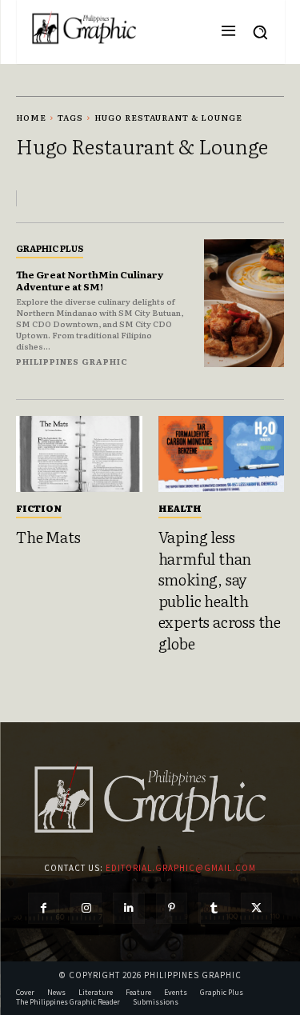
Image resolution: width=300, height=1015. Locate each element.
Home (31, 117)
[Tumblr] (214, 908)
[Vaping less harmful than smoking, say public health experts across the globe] (221, 454)
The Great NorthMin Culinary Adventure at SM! (89, 280)
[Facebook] (43, 908)
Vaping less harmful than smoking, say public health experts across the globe (219, 589)
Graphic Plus (49, 248)
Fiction (39, 508)
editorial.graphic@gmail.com (181, 867)
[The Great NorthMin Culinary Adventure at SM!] (244, 303)
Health (180, 508)
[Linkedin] (128, 908)
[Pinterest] (171, 908)
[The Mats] (79, 454)
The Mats (48, 536)
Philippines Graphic (72, 361)
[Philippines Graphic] (84, 28)
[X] (256, 908)
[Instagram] (86, 908)
